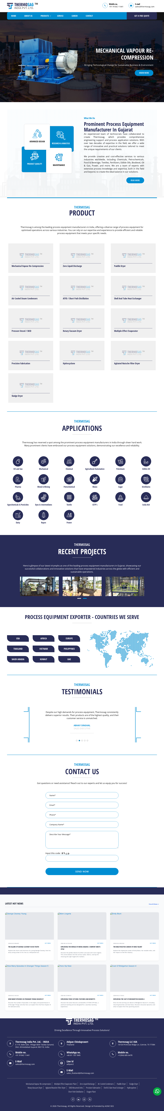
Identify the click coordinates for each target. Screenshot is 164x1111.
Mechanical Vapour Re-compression (38, 1083)
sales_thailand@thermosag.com (80, 1073)
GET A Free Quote (141, 15)
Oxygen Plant (91, 1091)
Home (13, 15)
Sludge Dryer (17, 395)
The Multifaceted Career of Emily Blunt (127, 947)
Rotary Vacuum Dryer (72, 330)
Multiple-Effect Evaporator (126, 330)
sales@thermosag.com (144, 6)
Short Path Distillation (75, 1091)
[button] (4, 61)
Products (45, 15)
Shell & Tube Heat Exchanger (114, 1087)
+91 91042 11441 (116, 6)
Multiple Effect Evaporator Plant (65, 1083)
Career (75, 15)
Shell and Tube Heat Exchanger (127, 298)
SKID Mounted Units (76, 1087)
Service (60, 15)
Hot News (48, 943)
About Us (28, 15)
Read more (135, 180)
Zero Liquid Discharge (72, 265)
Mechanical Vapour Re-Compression (28, 265)
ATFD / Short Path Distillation (76, 298)
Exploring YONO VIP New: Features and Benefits (78, 999)
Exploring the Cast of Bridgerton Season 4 (128, 999)
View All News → (154, 904)
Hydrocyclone (69, 363)
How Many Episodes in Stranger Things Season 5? (26, 999)
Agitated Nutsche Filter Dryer (127, 363)
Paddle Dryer (120, 265)
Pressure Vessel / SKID (21, 330)
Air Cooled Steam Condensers (25, 298)
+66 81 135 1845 (73, 1055)
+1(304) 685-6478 (125, 1055)
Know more (144, 69)
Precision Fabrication (21, 363)
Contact (89, 15)
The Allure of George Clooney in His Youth (23, 947)
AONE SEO (109, 1106)
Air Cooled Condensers (106, 1083)
